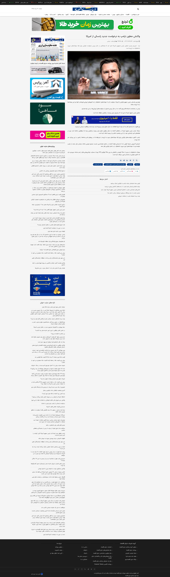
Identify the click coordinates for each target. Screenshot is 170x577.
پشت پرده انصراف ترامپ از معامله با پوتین (129, 196)
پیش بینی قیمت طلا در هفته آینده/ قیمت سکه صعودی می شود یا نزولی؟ (48, 254)
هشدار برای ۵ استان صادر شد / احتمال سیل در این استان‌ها (50, 268)
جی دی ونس (97, 164)
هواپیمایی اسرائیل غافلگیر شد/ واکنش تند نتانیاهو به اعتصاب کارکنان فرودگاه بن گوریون (48, 200)
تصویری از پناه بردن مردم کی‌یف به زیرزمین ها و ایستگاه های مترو (48, 387)
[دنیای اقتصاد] (85, 9)
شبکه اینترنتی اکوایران (130, 553)
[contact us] (78, 569)
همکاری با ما (84, 559)
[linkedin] (127, 160)
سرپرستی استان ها (82, 556)
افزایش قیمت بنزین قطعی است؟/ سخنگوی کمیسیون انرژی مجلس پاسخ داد (48, 195)
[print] (120, 160)
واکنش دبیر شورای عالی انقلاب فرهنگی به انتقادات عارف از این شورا (48, 400)
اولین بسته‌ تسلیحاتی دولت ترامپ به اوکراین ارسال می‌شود (125, 183)
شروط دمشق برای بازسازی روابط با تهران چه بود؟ (52, 379)
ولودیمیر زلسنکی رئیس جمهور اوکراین (114, 164)
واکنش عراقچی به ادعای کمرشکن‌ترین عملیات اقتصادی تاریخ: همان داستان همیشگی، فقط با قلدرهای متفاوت (48, 346)
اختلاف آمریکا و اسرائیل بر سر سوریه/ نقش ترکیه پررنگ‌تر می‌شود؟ (48, 397)
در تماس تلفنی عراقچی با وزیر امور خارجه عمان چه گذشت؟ (50, 330)
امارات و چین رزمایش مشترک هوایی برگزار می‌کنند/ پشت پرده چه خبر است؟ (48, 448)
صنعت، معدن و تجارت (104, 14)
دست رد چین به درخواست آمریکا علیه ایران (54, 228)
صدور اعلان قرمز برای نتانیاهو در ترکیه (55, 425)
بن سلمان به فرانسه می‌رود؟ (58, 334)
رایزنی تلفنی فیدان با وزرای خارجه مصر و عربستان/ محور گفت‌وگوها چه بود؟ (48, 464)
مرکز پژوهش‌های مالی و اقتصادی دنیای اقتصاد (101, 557)
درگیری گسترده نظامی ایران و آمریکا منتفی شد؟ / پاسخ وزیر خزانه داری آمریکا (48, 205)
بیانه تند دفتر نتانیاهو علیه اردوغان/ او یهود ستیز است (51, 342)
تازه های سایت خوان (47, 302)
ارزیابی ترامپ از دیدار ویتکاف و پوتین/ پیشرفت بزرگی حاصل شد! (123, 193)
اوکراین (130, 164)
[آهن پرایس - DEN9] (47, 88)
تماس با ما (84, 547)
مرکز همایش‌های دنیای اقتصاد (104, 550)
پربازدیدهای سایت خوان (47, 146)
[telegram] (123, 160)
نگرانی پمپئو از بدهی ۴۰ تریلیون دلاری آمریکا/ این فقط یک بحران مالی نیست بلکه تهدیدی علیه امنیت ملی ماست (48, 473)
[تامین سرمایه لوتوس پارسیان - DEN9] (47, 113)
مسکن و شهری (120, 14)
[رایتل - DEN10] (47, 135)
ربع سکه (164, 2)
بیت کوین (116, 2)
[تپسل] (72, 117)
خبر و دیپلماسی (135, 14)
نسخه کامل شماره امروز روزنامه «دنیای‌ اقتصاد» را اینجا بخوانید (47, 63)
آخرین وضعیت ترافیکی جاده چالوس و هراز (54, 390)
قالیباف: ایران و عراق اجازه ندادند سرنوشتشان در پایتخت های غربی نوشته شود (48, 478)
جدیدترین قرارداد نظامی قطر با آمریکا (55, 407)
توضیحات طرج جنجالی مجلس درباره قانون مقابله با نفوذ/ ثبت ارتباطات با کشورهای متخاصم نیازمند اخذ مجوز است (49, 421)
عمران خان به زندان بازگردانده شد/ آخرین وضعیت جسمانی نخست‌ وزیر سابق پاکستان (48, 512)
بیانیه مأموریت (58, 550)
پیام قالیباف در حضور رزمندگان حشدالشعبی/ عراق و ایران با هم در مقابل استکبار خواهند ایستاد (48, 323)
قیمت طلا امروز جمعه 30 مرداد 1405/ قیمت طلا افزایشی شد (50, 357)
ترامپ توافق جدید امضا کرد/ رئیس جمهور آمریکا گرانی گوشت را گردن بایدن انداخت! (49, 434)
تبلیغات (85, 550)
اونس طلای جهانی (11, 2)
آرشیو (66, 14)
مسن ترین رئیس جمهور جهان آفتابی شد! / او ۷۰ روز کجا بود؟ (49, 210)
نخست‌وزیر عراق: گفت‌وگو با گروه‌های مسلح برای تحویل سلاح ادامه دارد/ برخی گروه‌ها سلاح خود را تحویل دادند (48, 338)
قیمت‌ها (72, 14)
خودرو (87, 14)
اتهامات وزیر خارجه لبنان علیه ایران (56, 231)
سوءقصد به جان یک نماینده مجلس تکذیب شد (53, 507)
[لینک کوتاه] (136, 160)
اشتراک (85, 553)
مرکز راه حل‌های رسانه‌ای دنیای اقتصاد (102, 561)
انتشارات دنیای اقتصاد (106, 547)
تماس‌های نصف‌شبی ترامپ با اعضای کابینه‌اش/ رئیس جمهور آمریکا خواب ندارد (120, 190)
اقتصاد (127, 14)
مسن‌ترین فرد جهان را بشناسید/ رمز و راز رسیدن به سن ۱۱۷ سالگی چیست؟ (48, 459)
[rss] (85, 569)
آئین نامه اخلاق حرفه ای (56, 553)
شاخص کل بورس (96, 2)
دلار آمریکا (76, 2)
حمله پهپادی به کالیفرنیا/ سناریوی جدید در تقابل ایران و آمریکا (49, 327)
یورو (148, 2)
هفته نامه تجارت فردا (131, 556)
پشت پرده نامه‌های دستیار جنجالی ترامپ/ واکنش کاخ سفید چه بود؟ (48, 319)
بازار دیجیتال (93, 14)
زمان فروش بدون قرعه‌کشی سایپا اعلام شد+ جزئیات (52, 250)
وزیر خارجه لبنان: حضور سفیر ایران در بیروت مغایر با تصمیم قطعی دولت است (48, 167)
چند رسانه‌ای (60, 14)
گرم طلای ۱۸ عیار (55, 2)
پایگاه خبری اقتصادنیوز (130, 559)
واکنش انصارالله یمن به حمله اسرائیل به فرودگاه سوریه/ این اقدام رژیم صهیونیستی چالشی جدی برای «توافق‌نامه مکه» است (47, 496)
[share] (81, 569)
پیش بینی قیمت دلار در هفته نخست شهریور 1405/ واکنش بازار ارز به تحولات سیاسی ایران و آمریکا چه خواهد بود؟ (48, 383)
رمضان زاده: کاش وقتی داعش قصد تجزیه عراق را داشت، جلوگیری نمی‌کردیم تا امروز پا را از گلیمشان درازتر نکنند (48, 151)
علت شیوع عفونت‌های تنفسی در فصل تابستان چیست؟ (51, 225)
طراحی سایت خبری (36, 574)
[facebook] (133, 160)
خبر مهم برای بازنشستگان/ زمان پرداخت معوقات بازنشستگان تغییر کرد (48, 259)
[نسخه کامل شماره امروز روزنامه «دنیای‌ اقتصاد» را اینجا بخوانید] (47, 49)
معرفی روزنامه (58, 547)
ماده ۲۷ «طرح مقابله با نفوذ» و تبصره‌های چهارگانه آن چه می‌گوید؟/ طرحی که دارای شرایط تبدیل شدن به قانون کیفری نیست (47, 369)
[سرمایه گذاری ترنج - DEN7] (85, 24)
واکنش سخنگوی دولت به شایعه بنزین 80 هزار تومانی (51, 469)
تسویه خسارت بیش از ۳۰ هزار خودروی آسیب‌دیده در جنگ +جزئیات (48, 365)
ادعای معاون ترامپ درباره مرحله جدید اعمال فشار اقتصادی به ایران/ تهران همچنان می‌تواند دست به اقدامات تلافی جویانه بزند (48, 530)
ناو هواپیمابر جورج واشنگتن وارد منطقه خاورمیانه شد (51, 241)
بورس (113, 14)
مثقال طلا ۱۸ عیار (34, 2)
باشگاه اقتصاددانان (80, 14)
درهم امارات (132, 2)
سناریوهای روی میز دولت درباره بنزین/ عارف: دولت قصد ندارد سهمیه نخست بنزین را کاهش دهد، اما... (47, 245)
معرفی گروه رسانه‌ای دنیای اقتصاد (127, 547)
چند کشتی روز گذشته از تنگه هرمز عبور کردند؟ (53, 394)
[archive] (75, 569)
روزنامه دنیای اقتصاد (131, 550)
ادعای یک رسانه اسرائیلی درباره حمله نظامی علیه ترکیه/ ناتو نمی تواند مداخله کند (48, 214)
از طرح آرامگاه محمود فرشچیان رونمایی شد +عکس (52, 171)
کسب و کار (53, 14)
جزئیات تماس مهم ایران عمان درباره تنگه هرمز (53, 307)
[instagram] (94, 569)
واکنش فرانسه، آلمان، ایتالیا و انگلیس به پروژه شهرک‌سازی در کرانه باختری (48, 264)
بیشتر (46, 14)
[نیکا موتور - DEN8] (47, 70)
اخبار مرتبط (104, 179)
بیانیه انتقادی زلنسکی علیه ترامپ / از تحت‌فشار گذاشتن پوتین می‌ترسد (122, 187)
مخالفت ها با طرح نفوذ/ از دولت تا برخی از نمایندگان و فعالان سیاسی (49, 429)
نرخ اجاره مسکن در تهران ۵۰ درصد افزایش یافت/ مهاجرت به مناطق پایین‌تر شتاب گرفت (48, 411)
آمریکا (137, 164)
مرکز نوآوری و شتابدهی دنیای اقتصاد (102, 553)
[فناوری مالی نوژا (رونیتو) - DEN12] (47, 285)
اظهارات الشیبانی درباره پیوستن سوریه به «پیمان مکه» (52, 438)
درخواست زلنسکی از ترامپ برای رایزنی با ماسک (53, 403)
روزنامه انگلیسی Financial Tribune (102, 564)
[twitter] (130, 160)
